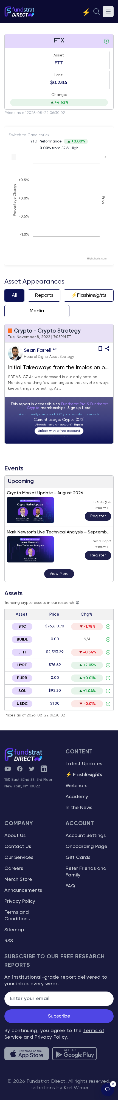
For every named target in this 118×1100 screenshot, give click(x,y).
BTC (22, 626)
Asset (59, 55)
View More (59, 574)
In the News (79, 807)
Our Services (18, 857)
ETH (22, 652)
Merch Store (18, 879)
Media (37, 310)
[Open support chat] (107, 1089)
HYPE (22, 665)
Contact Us (17, 846)
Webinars (76, 785)
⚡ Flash (84, 774)
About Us (15, 835)
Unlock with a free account (59, 431)
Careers (13, 868)
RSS (8, 940)
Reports (44, 295)
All (14, 295)
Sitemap (14, 929)
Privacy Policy (19, 901)
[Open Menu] (108, 11)
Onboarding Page (86, 846)
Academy (77, 796)
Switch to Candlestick (29, 135)
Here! (86, 408)
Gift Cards (78, 857)
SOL (22, 691)
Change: (59, 95)
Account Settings (86, 835)
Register (98, 516)
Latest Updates (84, 763)
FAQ (70, 886)
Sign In (78, 424)
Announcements (23, 890)
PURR (22, 678)
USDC (22, 704)
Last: (58, 75)
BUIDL (22, 639)
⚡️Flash (88, 295)
